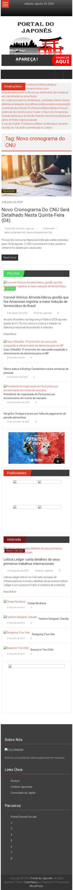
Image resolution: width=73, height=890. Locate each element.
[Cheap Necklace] (14, 601)
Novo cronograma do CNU (39, 232)
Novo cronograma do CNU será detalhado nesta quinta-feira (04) (35, 215)
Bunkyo (15, 780)
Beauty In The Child (42, 649)
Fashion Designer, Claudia (54, 618)
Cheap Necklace (36, 603)
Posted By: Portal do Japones (19, 228)
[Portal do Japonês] (5, 74)
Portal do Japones (42, 313)
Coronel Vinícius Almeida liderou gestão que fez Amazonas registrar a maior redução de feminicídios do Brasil (36, 301)
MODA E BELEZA (14, 550)
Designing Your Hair (43, 634)
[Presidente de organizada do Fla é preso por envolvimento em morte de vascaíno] (36, 388)
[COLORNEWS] (14, 749)
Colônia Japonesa (21, 786)
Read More (10, 334)
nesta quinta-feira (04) (15, 232)
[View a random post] (67, 74)
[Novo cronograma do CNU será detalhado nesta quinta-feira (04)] (36, 175)
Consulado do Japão (23, 792)
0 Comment (48, 228)
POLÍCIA (10, 288)
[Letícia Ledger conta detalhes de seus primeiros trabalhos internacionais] (37, 550)
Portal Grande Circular (24, 816)
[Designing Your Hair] (17, 632)
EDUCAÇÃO (9, 191)
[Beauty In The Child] (16, 647)
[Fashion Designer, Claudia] (20, 616)
